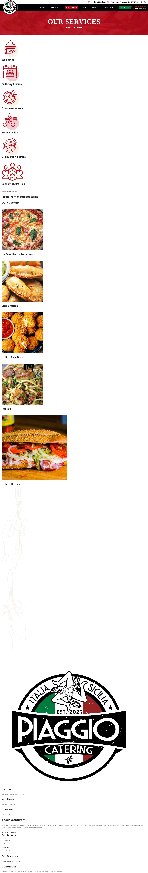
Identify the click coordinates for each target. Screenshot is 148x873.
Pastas (6, 409)
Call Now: (7, 809)
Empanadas (10, 306)
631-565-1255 (140, 9)
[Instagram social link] (144, 2)
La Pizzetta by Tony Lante (18, 254)
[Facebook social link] (141, 2)
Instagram (13, 832)
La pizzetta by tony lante (11, 861)
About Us (6, 840)
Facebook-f (6, 832)
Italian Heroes (11, 484)
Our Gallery (7, 847)
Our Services (7, 844)
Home (68, 27)
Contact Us (7, 851)
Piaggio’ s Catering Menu (10, 191)
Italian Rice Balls (13, 357)
